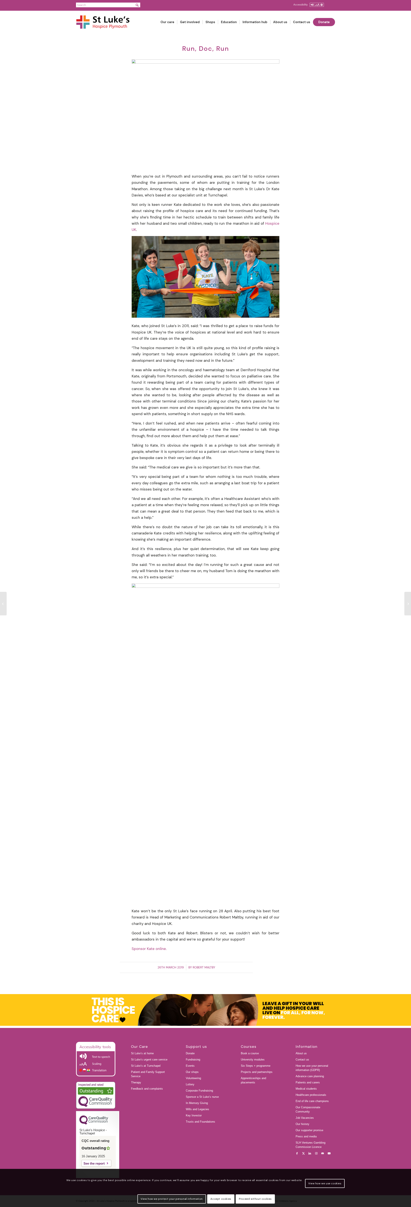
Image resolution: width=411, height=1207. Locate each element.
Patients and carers (308, 1082)
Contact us (302, 1059)
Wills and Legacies (197, 1109)
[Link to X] (303, 1153)
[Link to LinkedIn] (310, 1153)
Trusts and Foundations (200, 1121)
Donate (190, 1053)
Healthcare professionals (311, 1094)
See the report (94, 1163)
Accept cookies (220, 1199)
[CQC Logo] (93, 1123)
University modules (253, 1059)
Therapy (136, 1082)
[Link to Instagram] (316, 1153)
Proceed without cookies (255, 1199)
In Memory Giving (197, 1103)
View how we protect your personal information (172, 1199)
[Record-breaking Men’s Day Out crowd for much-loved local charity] (3, 603)
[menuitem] (167, 22)
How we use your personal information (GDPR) (312, 1068)
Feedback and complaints (147, 1088)
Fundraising (193, 1059)
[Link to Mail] (322, 1153)
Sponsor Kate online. (149, 948)
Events (190, 1065)
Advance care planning (310, 1076)
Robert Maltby (204, 967)
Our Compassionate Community (308, 1109)
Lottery (190, 1084)
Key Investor (194, 1115)
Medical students (306, 1088)
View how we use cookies (324, 1183)
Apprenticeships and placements (253, 1080)
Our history (302, 1124)
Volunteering (193, 1078)
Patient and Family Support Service (148, 1074)
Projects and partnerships (257, 1072)
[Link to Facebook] (297, 1153)
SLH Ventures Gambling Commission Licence (310, 1145)
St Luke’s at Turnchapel (146, 1065)
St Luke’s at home (142, 1053)
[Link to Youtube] (329, 1153)
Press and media (306, 1136)
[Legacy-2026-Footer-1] (205, 1010)
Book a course (250, 1053)
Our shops (192, 1072)
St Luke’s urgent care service (149, 1059)
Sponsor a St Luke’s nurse (202, 1096)
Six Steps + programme (255, 1065)
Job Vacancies (305, 1117)
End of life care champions (312, 1101)
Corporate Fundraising (199, 1090)
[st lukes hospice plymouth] (105, 22)
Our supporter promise (309, 1130)
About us (301, 1053)
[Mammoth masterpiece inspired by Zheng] (407, 603)
